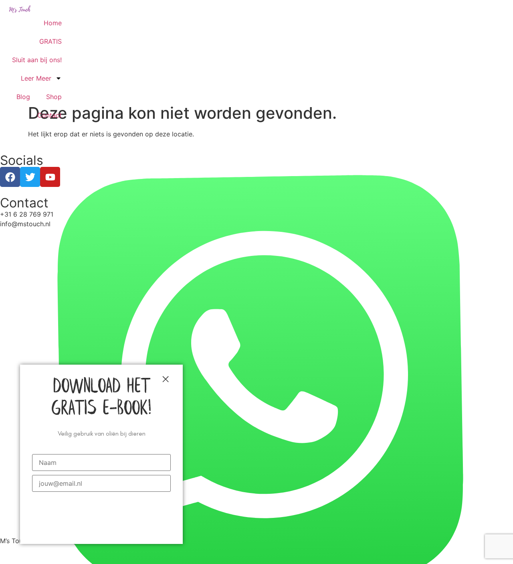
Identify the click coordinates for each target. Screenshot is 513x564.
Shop (54, 97)
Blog (23, 97)
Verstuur (102, 506)
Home (53, 23)
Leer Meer (36, 78)
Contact (49, 115)
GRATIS (50, 41)
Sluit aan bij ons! (37, 60)
